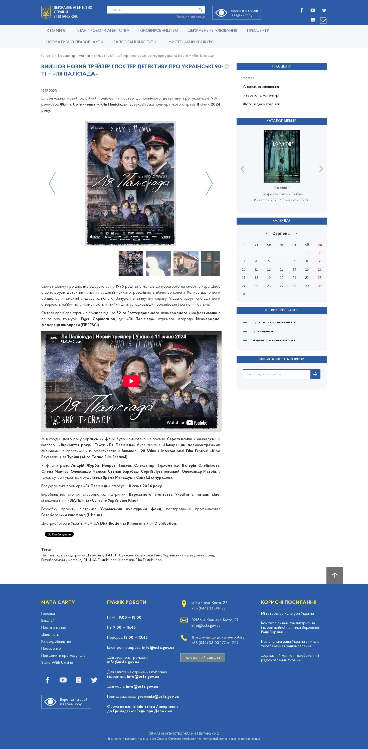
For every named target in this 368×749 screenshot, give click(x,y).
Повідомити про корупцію (63, 656)
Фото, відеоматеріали (261, 104)
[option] (130, 183)
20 (281, 278)
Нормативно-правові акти (74, 42)
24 (243, 286)
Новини (84, 56)
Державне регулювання (212, 31)
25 (256, 286)
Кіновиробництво (56, 642)
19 (269, 278)
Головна (47, 56)
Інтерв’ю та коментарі (261, 96)
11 (256, 269)
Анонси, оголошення (261, 87)
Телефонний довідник (203, 658)
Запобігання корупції (135, 42)
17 (243, 278)
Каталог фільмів (282, 121)
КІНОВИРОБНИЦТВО (158, 31)
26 (269, 286)
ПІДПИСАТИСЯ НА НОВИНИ (281, 359)
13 (281, 269)
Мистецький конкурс (191, 42)
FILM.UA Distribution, (100, 560)
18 (256, 278)
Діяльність (50, 635)
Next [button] (209, 183)
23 (319, 278)
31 (243, 294)
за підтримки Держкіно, (84, 555)
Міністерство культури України (287, 614)
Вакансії (47, 621)
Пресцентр (258, 31)
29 (307, 286)
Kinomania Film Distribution (140, 560)
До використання (281, 310)
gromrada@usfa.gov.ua (158, 697)
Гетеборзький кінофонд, (62, 560)
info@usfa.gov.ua (158, 648)
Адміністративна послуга (274, 340)
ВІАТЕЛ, (111, 555)
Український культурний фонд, (189, 555)
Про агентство (53, 628)
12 (269, 269)
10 (243, 269)
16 (319, 269)
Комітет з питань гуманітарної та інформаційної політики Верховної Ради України (290, 627)
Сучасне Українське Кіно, (140, 555)
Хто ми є (56, 31)
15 (307, 269)
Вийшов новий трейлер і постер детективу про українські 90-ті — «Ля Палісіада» (154, 56)
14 (294, 269)
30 (319, 286)
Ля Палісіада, (52, 555)
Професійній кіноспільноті (275, 322)
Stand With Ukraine (57, 663)
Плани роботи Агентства (102, 31)
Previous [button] (52, 183)
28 (294, 286)
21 (294, 278)
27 (281, 286)
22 (307, 278)
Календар (282, 221)
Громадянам (263, 331)
